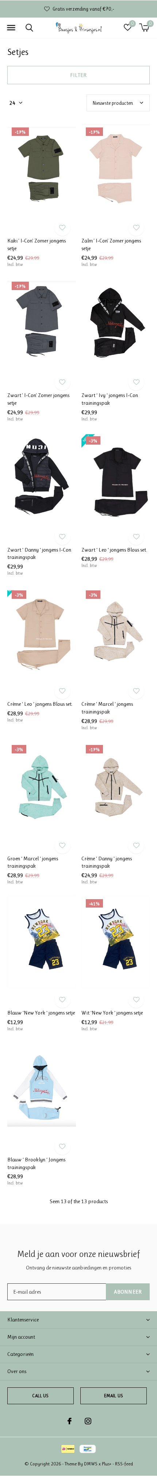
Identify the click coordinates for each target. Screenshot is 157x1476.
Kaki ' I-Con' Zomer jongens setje (36, 244)
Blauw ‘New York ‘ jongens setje (41, 1012)
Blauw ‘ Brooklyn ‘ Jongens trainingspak (36, 1163)
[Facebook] (70, 1421)
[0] (144, 27)
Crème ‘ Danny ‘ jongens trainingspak (106, 862)
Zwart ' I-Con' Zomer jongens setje (38, 399)
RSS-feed (124, 1463)
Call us (40, 1395)
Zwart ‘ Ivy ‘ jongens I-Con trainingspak (109, 399)
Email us (113, 1395)
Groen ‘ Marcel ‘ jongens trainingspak (32, 862)
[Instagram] (88, 1421)
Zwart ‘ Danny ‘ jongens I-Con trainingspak (39, 553)
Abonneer (128, 1291)
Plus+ (106, 1463)
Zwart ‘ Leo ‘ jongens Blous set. (114, 549)
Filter (78, 75)
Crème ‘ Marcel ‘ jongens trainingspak (107, 708)
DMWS (90, 1463)
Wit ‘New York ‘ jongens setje (112, 1012)
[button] (11, 27)
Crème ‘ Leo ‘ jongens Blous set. (40, 704)
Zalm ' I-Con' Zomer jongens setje (111, 244)
